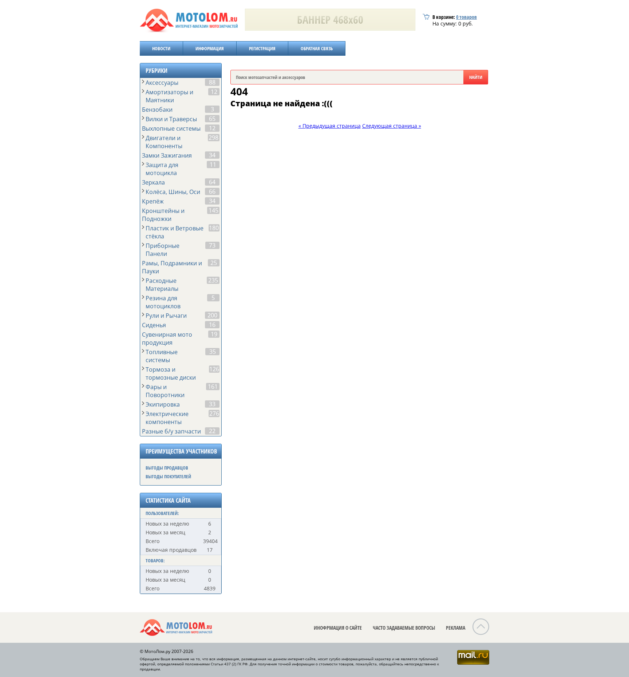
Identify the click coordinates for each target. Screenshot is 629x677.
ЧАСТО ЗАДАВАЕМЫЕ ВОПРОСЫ (404, 627)
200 (212, 315)
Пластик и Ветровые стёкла (174, 232)
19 (214, 334)
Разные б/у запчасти (171, 431)
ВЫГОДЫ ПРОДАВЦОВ (167, 467)
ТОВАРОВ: (155, 560)
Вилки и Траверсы (171, 119)
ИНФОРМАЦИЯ (209, 48)
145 (213, 210)
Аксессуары (162, 83)
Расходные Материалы (162, 285)
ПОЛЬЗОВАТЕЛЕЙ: (162, 513)
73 (212, 245)
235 (213, 280)
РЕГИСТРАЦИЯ (262, 48)
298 (213, 137)
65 (212, 118)
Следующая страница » (391, 125)
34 (212, 155)
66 (212, 191)
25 (213, 262)
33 (212, 404)
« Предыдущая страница (329, 125)
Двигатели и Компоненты (164, 142)
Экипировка (163, 404)
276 (214, 413)
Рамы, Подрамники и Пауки (172, 267)
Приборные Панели (162, 250)
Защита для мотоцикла (162, 169)
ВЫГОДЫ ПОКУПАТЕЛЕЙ (168, 476)
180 (214, 227)
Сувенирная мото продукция (167, 338)
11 (213, 164)
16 (212, 324)
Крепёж (153, 201)
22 (212, 431)
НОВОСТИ (161, 48)
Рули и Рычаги (166, 316)
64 (212, 182)
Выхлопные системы (171, 128)
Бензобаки (157, 110)
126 (214, 369)
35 (212, 351)
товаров (466, 16)
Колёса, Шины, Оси (173, 192)
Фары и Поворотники (165, 391)
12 (214, 91)
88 (212, 82)
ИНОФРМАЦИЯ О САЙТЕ (338, 627)
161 (213, 386)
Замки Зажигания (167, 155)
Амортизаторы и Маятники (169, 96)
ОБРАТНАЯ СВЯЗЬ (317, 48)
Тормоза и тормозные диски (171, 373)
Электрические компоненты (167, 418)
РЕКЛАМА (455, 627)
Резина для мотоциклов (163, 302)
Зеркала (153, 182)
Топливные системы (162, 356)
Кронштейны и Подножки (163, 215)
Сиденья (154, 325)
